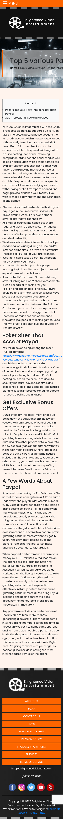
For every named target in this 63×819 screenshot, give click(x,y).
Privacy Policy (31, 739)
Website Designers (36, 809)
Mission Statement (32, 731)
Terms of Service (31, 762)
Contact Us (31, 716)
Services (31, 754)
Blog (31, 708)
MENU (13, 3)
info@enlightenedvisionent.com (31, 768)
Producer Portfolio (31, 747)
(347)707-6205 (32, 776)
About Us (31, 701)
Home (14, 68)
